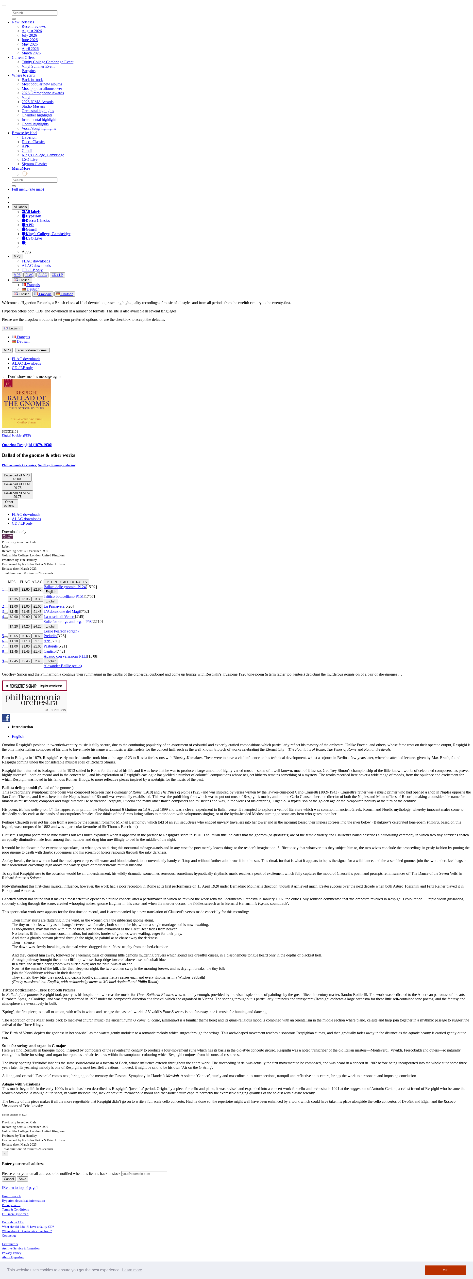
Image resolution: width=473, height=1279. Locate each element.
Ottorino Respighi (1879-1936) (27, 445)
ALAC (42, 275)
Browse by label (24, 133)
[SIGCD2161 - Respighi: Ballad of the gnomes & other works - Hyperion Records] (26, 427)
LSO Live (29, 159)
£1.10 (14, 641)
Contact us (9, 1235)
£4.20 (14, 626)
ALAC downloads (36, 265)
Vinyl (26, 97)
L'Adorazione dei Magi (62, 611)
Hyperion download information (23, 1200)
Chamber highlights (37, 115)
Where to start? (23, 75)
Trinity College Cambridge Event (47, 62)
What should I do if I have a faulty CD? (28, 1227)
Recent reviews (34, 26)
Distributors (10, 1244)
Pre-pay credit (11, 1205)
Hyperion (29, 137)
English (23, 294)
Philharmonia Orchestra (19, 465)
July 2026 (29, 35)
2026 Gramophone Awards (43, 93)
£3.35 (14, 599)
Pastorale (51, 646)
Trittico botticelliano (64, 596)
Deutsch (32, 289)
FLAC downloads (36, 261)
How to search (11, 1196)
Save (22, 1179)
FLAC (29, 275)
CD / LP (57, 275)
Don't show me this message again (34, 376)
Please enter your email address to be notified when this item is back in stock (61, 1173)
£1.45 (14, 612)
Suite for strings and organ (68, 621)
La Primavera (54, 606)
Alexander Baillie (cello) (63, 666)
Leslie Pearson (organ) (61, 631)
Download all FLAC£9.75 (17, 486)
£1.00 (14, 606)
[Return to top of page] (19, 1187)
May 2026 (30, 44)
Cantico (50, 651)
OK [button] (445, 1270)
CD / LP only (32, 270)
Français (33, 285)
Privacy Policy (11, 1253)
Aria (47, 641)
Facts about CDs (13, 1222)
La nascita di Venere (59, 617)
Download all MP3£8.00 (17, 477)
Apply (27, 251)
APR (26, 146)
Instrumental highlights (39, 119)
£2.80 (14, 589)
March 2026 (31, 53)
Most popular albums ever (42, 88)
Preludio (50, 636)
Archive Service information (21, 1248)
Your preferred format (32, 350)
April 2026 (30, 49)
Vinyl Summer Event (38, 66)
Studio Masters (33, 106)
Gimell (27, 150)
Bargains (28, 71)
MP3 (17, 256)
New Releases (23, 22)
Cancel (9, 1179)
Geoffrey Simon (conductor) (57, 465)
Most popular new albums (42, 84)
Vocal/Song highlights (39, 128)
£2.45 (14, 661)
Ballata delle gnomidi (65, 587)
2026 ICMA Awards (37, 102)
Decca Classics (33, 142)
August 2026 (32, 31)
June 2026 (30, 40)
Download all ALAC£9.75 (17, 495)
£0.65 (14, 636)
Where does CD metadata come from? (27, 1231)
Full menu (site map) (28, 189)
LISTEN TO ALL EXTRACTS (66, 582)
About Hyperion (13, 1257)
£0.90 (14, 617)
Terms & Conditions (15, 1209)
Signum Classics (34, 164)
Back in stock (32, 80)
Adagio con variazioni (65, 656)
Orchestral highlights (38, 111)
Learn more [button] (132, 1270)
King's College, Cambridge (43, 155)
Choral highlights (35, 124)
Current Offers (23, 57)
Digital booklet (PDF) (16, 435)
